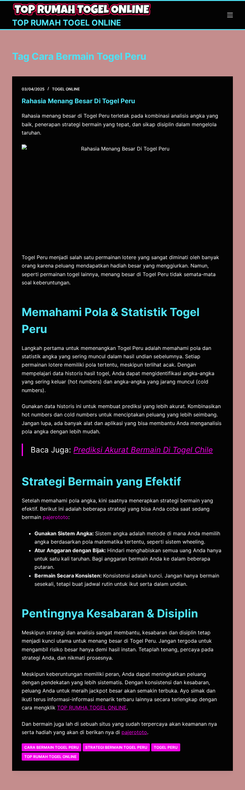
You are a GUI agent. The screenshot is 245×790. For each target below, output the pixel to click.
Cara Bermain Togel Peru (51, 747)
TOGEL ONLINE (66, 89)
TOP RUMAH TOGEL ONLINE (66, 22)
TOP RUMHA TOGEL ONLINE (92, 707)
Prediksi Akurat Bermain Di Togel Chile (143, 449)
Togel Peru (166, 747)
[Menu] (230, 15)
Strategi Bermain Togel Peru (116, 747)
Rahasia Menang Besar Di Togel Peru (78, 101)
